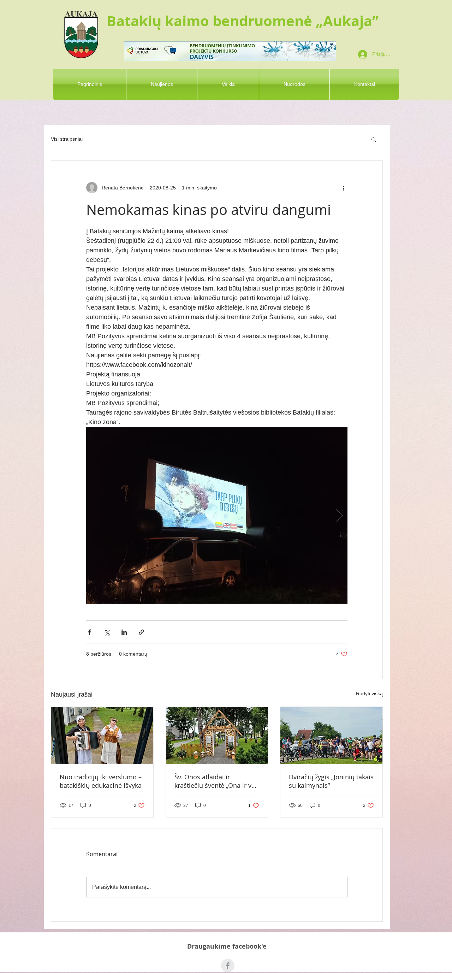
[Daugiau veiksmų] (343, 187)
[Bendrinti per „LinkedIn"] (124, 632)
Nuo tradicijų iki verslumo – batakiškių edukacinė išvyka (101, 781)
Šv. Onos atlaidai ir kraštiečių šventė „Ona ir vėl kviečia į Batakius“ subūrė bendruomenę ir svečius (215, 781)
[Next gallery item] (339, 515)
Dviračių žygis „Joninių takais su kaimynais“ (331, 781)
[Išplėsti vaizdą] (216, 515)
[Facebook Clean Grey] (227, 965)
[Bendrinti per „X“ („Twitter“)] (106, 632)
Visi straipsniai (67, 139)
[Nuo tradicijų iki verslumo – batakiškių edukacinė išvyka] (102, 735)
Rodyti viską (369, 693)
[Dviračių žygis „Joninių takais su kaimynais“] (331, 735)
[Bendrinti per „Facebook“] (89, 632)
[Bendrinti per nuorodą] (141, 632)
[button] (373, 139)
